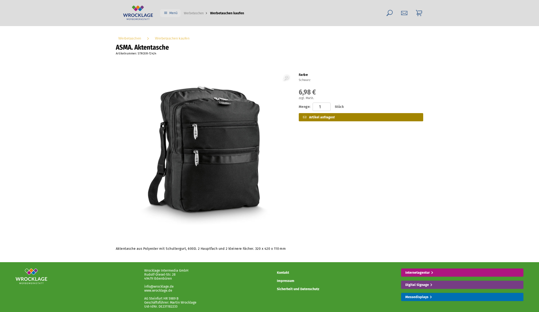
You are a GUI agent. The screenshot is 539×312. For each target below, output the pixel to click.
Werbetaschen (194, 13)
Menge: (321, 107)
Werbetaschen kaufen (172, 38)
